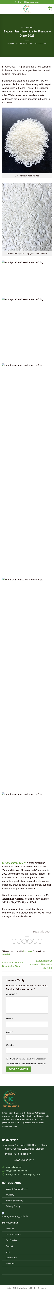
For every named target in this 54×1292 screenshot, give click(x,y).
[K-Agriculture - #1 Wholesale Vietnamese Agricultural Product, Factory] (27, 9)
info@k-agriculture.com (17, 1170)
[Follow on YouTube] (21, 1132)
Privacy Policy (13, 1206)
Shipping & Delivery (14, 1200)
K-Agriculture (39, 43)
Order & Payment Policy (17, 1189)
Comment (11, 994)
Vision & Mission (13, 1234)
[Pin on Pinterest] (34, 941)
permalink (6, 954)
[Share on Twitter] (24, 941)
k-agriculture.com (14, 1167)
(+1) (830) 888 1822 (18, 1160)
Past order (27, 27)
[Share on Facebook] (19, 941)
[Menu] (4, 9)
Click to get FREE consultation (27, 2)
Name (9, 1018)
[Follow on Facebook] (4, 1132)
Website (10, 1045)
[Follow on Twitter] (11, 1132)
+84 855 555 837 (22, 1154)
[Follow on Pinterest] (14, 1132)
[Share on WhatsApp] (14, 941)
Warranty (10, 1195)
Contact (9, 1246)
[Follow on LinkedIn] (18, 1132)
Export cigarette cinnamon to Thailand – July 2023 (40, 964)
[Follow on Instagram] (7, 1132)
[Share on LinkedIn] (40, 941)
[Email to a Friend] (29, 941)
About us (10, 1229)
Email (9, 1032)
